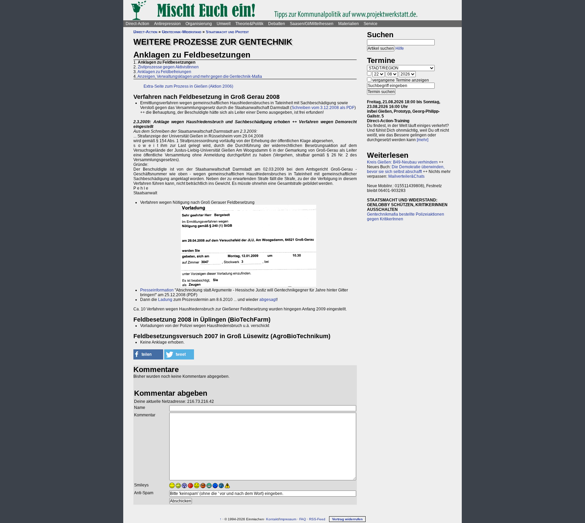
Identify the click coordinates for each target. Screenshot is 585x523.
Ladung (165, 299)
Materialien (348, 23)
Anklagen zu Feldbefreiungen (164, 71)
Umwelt (224, 23)
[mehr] (422, 139)
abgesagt (268, 299)
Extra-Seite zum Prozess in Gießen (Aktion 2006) (188, 86)
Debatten (276, 23)
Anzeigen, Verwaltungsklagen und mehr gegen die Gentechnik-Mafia (199, 76)
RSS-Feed (317, 519)
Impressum (287, 519)
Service (370, 23)
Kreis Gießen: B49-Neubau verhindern (402, 162)
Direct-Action (137, 23)
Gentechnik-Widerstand (181, 31)
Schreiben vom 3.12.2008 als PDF (322, 107)
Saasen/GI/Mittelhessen (311, 23)
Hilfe (399, 48)
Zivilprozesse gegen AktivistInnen (168, 67)
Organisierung (199, 23)
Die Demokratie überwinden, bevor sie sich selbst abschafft (406, 169)
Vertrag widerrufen (347, 519)
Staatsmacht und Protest (227, 31)
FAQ (302, 519)
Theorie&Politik (249, 23)
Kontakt (272, 519)
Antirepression (167, 23)
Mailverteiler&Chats (406, 176)
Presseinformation (157, 290)
